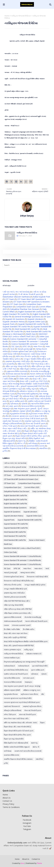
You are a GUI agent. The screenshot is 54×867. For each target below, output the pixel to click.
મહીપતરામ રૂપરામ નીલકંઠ (39, 413)
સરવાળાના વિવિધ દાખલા (35, 446)
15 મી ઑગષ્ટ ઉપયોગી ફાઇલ (29, 294)
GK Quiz (47, 316)
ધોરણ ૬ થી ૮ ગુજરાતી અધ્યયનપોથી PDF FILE (28, 386)
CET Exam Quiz (16, 304)
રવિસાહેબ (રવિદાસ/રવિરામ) (13, 423)
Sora (22, 863)
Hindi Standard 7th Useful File (15, 536)
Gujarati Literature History (14, 321)
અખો (12, 349)
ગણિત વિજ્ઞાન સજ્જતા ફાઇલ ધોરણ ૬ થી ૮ (17, 613)
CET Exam (9, 299)
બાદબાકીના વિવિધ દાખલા (40, 403)
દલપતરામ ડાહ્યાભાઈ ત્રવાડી (29, 376)
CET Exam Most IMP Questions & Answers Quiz (21, 479)
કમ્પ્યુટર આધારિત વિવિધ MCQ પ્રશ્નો (36, 359)
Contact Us (7, 801)
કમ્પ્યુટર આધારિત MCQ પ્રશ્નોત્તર (35, 585)
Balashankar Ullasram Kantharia (16, 296)
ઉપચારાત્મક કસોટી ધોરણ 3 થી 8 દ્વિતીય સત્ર (19, 581)
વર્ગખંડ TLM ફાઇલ (10, 426)
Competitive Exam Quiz (26, 306)
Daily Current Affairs (40, 491)
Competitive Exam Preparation (29, 483)
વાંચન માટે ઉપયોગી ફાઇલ (30, 426)
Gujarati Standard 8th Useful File (16, 528)
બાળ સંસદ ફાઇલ (11, 406)
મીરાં (7, 416)
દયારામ (13, 376)
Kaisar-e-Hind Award (14, 334)
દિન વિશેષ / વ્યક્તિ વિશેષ (12, 629)
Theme (39, 863)
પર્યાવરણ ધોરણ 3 (28, 396)
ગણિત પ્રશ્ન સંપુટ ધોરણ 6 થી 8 (16, 366)
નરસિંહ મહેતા (31, 388)
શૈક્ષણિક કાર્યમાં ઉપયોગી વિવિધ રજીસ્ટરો (16, 747)
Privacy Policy (8, 804)
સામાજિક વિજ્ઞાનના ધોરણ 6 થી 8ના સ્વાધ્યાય (19, 448)
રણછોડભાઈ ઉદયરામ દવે (12, 421)
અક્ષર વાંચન (38, 568)
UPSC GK (26, 346)
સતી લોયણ (32, 443)
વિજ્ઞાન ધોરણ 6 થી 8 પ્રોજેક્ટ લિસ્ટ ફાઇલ (31, 436)
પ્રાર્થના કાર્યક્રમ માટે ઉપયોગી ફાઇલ (16, 674)
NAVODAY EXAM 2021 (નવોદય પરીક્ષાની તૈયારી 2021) (25, 335)
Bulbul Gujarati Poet (41, 296)
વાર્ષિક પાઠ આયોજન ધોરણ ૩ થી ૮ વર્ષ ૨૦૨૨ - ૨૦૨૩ (20, 722)
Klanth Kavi (30, 334)
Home (7, 16)
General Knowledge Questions (27, 316)
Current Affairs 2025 (31, 487)
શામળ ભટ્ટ (22, 441)
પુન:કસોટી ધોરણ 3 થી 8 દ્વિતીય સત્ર (16, 670)
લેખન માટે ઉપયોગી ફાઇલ (35, 423)
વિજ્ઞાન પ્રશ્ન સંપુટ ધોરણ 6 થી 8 (14, 438)
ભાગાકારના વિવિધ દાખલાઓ (31, 406)
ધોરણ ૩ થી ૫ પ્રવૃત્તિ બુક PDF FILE (33, 381)
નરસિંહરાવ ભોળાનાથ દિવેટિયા (20, 16)
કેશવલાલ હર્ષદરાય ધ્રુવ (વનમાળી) (15, 597)
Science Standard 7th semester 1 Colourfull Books (22, 560)
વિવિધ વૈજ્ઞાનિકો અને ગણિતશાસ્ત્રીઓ (16, 743)
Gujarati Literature (35, 319)
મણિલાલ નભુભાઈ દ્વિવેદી (21, 411)
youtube (31, 285)
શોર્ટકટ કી (21, 443)
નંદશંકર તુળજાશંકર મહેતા (12, 388)
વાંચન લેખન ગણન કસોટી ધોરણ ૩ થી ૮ (25, 427)
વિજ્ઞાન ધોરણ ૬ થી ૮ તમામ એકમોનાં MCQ (17, 726)
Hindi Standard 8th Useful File (38, 331)
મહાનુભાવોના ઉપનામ (18, 413)
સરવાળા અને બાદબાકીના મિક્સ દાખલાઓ (28, 751)
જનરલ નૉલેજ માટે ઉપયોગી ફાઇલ (36, 621)
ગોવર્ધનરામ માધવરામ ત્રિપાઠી (16, 373)
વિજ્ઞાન (27, 431)
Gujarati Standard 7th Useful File (16, 326)
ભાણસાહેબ (7, 408)
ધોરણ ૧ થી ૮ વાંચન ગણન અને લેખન (15, 633)
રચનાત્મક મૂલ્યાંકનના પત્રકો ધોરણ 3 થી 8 (28, 416)
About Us (6, 798)
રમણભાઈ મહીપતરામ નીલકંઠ (35, 421)
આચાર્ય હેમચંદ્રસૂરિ (25, 349)
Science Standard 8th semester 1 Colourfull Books (22, 564)
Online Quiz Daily (10, 552)
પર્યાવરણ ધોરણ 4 (45, 396)
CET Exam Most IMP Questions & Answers (29, 475)
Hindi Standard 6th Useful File (27, 329)
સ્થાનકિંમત (43, 448)
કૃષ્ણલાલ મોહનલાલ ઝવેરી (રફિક (17, 361)
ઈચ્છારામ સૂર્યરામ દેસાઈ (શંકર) (22, 351)
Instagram (27, 823)
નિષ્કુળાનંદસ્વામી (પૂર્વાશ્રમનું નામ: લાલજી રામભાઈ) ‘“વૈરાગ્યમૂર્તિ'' (24, 662)
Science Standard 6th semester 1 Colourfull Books (22, 556)
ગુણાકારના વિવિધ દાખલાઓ (17, 371)
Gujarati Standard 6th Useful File (31, 324)
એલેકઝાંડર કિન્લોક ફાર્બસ (26, 356)
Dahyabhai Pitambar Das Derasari (24, 309)
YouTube (27, 826)
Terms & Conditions (11, 807)
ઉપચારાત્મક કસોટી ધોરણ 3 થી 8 (37, 576)
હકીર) (5, 451)
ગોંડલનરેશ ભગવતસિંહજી (39, 371)
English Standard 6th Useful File (31, 311)
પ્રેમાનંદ (24, 403)
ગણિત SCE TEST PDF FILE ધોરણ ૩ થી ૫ (33, 364)
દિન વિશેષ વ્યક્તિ (23, 378)
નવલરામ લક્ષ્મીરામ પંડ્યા (12, 658)
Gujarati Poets (9, 324)
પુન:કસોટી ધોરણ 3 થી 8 (14, 398)
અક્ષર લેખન (37, 346)
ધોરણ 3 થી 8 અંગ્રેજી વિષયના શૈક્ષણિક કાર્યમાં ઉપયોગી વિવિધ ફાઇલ (25, 641)
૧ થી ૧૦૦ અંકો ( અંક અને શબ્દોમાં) (16, 291)
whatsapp (7, 285)
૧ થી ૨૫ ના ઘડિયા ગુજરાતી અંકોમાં (15, 467)
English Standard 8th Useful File (15, 503)
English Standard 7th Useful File (16, 314)
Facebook (27, 820)
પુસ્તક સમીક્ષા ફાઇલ (17, 401)
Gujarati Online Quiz (36, 321)
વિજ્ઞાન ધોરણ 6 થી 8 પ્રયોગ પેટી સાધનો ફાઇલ (18, 731)
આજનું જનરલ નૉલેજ (27, 572)
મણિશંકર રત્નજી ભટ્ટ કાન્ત (31, 690)
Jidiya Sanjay (27, 215)
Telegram (27, 829)
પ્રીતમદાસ (14, 403)
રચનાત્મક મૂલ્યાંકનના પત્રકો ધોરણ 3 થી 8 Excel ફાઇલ (24, 418)
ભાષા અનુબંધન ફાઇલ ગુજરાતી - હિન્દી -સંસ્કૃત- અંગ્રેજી (22, 686)
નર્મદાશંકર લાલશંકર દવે (28, 391)
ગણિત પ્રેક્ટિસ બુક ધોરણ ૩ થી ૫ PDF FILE (18, 609)
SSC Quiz (15, 346)
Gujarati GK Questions (14, 319)
